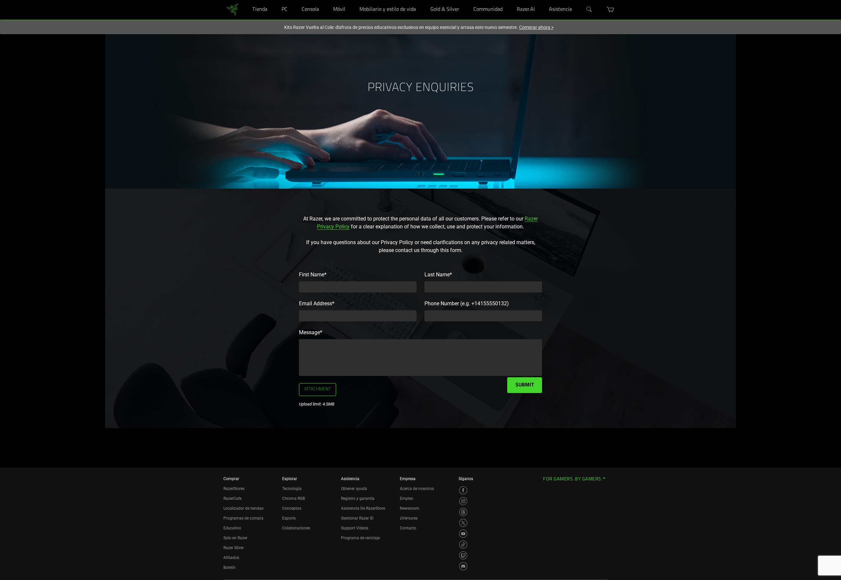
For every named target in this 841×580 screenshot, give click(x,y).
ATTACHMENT (317, 389)
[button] (610, 9)
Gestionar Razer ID (357, 518)
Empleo (406, 498)
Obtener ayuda (354, 488)
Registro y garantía (358, 498)
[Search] (589, 9)
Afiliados (231, 557)
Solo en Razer (235, 538)
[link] (232, 9)
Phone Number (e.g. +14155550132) (466, 303)
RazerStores (233, 488)
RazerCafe (232, 498)
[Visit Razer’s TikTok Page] (463, 544)
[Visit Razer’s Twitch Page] (463, 555)
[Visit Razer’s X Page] (463, 522)
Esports (289, 518)
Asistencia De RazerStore (363, 508)
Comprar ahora (536, 27)
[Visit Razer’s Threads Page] (463, 512)
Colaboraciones (296, 528)
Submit (524, 385)
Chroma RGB (293, 498)
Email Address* (316, 303)
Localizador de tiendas (243, 508)
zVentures (409, 518)
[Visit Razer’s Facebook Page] (463, 490)
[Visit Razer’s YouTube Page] (463, 533)
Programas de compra (243, 518)
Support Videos (354, 528)
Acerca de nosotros (417, 488)
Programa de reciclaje (360, 538)
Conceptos (291, 508)
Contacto (408, 528)
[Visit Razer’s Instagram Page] (463, 501)
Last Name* (438, 274)
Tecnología (292, 488)
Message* (310, 332)
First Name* (313, 274)
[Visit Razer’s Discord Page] (463, 566)
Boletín (229, 567)
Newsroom (409, 508)
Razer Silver (233, 547)
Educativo (232, 528)
